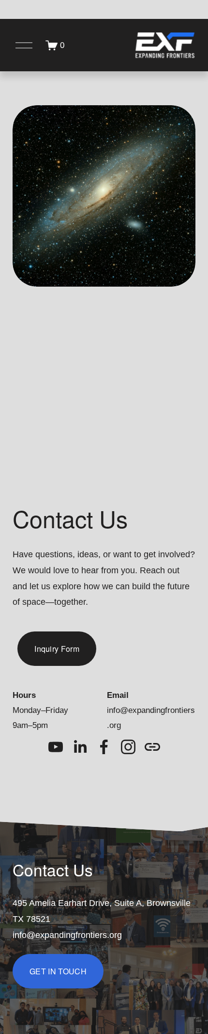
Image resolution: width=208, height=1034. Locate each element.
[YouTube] (55, 747)
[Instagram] (128, 747)
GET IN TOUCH (58, 971)
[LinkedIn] (80, 747)
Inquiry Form (56, 648)
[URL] (152, 747)
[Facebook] (104, 747)
